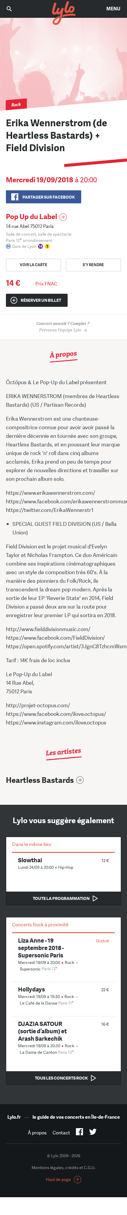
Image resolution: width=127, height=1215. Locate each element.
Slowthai (30, 860)
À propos (37, 1133)
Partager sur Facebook (48, 197)
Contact (61, 1133)
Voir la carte (33, 264)
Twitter (93, 1133)
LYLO (63, 13)
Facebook (79, 1133)
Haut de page (58, 1179)
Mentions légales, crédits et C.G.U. (63, 1167)
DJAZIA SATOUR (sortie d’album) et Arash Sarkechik (42, 1031)
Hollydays (31, 989)
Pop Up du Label (31, 216)
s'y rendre (93, 264)
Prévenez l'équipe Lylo (62, 327)
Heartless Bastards (40, 780)
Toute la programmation (61, 898)
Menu (113, 9)
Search (13, 8)
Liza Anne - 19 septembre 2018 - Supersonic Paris (41, 947)
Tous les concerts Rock (61, 1078)
